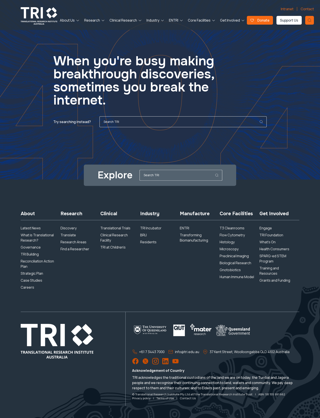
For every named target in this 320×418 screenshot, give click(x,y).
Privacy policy (141, 398)
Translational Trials (115, 228)
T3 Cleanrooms (232, 228)
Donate (263, 20)
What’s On (267, 242)
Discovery (69, 228)
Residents (148, 242)
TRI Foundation (271, 235)
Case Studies (31, 280)
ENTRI (173, 20)
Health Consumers (274, 249)
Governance (31, 247)
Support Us (289, 20)
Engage (265, 228)
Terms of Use (165, 398)
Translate (68, 235)
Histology (227, 242)
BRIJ (143, 235)
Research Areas (73, 242)
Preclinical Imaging (234, 256)
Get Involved (230, 20)
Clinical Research (123, 20)
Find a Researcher (75, 249)
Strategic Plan (32, 273)
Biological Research (235, 263)
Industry (153, 20)
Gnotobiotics (230, 269)
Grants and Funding (274, 280)
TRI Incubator (151, 228)
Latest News (31, 228)
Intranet (287, 9)
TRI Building (30, 254)
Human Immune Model (237, 276)
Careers (27, 287)
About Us (67, 20)
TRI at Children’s (113, 247)
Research (92, 20)
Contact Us (188, 398)
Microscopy (229, 249)
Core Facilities (199, 20)
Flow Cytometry (232, 235)
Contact (307, 9)
